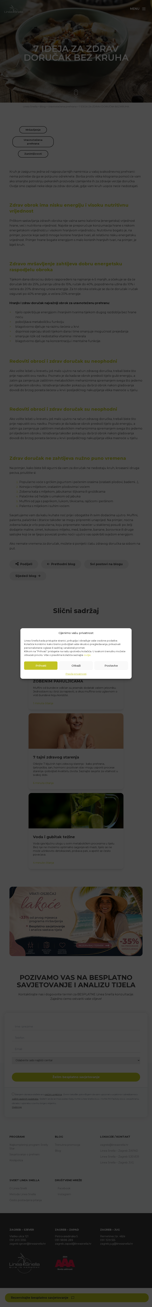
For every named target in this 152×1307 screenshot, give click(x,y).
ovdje (87, 655)
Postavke (111, 665)
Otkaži (76, 665)
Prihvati (41, 665)
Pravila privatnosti (76, 673)
